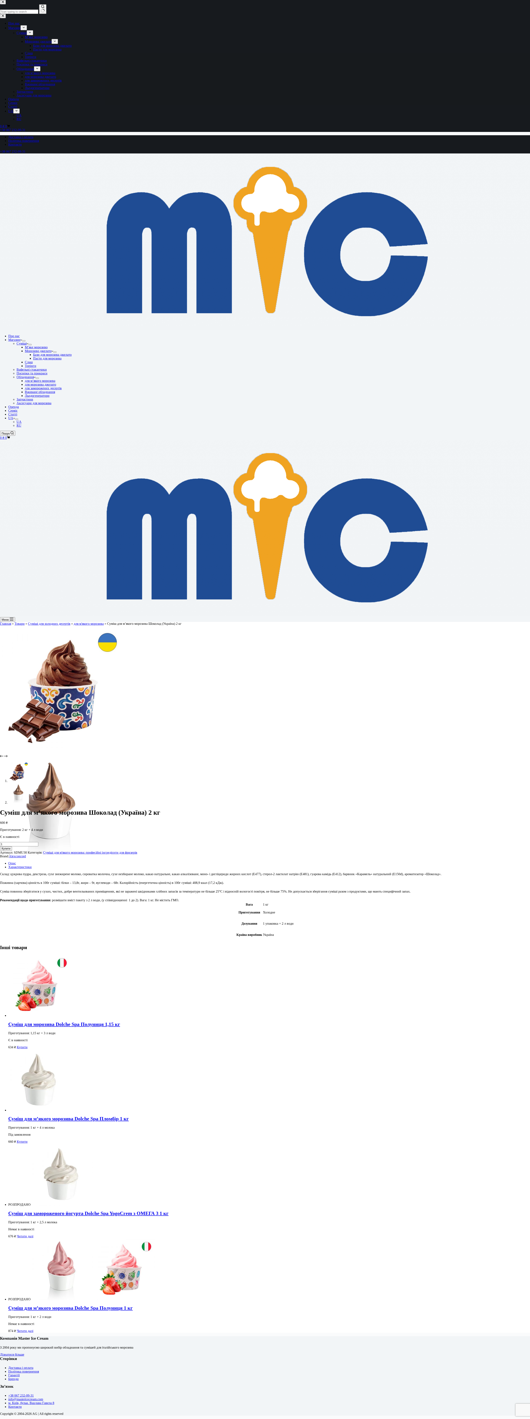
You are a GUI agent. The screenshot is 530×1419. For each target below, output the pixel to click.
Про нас (14, 336)
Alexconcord (17, 856)
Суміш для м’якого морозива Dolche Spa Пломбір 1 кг (68, 1118)
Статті (12, 414)
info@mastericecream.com (25, 1399)
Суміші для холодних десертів (49, 623)
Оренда (13, 407)
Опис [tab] (12, 863)
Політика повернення (23, 140)
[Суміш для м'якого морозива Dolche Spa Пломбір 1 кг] (39, 1110)
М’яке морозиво (36, 347)
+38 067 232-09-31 (12, 151)
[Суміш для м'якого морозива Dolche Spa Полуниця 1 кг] (93, 1299)
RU (19, 425)
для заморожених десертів (43, 388)
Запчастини (25, 399)
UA (10, 418)
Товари (19, 623)
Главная (5, 623)
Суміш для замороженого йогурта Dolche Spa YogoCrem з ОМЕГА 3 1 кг (88, 1213)
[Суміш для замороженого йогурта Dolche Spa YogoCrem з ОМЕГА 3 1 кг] (62, 1204)
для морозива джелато (40, 384)
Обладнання (25, 377)
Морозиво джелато (38, 351)
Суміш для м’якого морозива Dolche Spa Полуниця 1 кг (70, 1308)
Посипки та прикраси (32, 373)
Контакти (15, 144)
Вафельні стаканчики (32, 369)
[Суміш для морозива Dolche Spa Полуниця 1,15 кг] (39, 1015)
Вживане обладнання (40, 392)
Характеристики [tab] (20, 867)
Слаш (29, 362)
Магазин (14, 339)
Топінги (30, 366)
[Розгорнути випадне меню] (23, 340)
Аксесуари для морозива (34, 403)
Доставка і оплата (20, 137)
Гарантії (14, 1375)
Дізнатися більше (12, 1354)
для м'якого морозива (89, 623)
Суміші (22, 343)
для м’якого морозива (40, 381)
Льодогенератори (37, 395)
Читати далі (25, 1236)
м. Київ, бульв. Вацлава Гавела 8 (31, 1403)
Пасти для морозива (47, 358)
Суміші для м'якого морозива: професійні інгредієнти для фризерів (90, 852)
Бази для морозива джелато (52, 354)
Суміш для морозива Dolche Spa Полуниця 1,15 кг (64, 1024)
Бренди (13, 1379)
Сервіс (13, 410)
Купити (6, 848)
